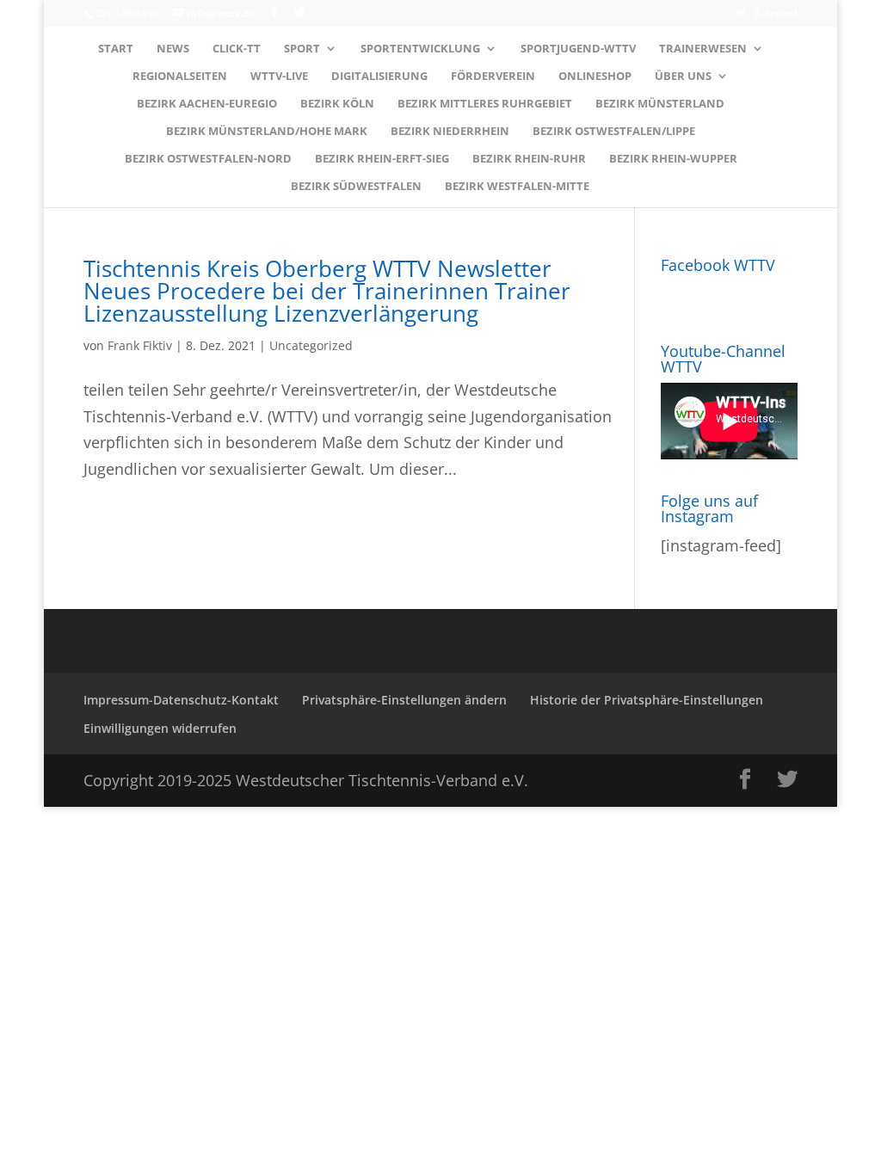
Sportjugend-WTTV (578, 49)
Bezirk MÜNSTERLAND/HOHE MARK (266, 131)
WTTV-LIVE (279, 76)
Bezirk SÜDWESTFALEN (356, 187)
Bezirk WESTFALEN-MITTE (517, 187)
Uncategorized (311, 345)
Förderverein (493, 76)
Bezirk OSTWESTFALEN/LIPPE (614, 131)
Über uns (683, 76)
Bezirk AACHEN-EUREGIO (207, 104)
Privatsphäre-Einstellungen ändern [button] (404, 700)
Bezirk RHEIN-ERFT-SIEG (382, 159)
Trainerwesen (703, 49)
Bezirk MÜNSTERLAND (659, 104)
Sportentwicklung (420, 49)
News (173, 49)
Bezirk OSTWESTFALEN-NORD (208, 159)
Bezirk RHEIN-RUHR (529, 159)
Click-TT (237, 49)
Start (115, 49)
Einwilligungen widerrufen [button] (160, 728)
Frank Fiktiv (140, 345)
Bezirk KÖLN (337, 104)
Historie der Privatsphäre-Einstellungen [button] (646, 700)
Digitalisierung (379, 76)
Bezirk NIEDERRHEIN (450, 131)
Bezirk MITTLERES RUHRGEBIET (484, 104)
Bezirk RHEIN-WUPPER (673, 159)
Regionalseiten (179, 76)
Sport (302, 49)
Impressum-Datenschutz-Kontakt (181, 700)
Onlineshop (594, 76)
